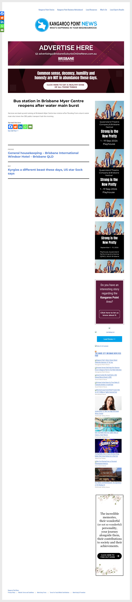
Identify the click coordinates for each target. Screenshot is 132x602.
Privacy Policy (11, 592)
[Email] (30, 126)
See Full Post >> (13, 130)
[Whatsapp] (25, 126)
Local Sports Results (117, 9)
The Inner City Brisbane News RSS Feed (108, 354)
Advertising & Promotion (79, 592)
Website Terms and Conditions (26, 592)
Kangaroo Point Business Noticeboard (70, 9)
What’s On (103, 9)
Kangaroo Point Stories (46, 9)
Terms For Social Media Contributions (59, 592)
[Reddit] (15, 126)
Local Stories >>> (109, 339)
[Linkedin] (20, 126)
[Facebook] (10, 126)
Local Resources (91, 9)
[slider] (111, 271)
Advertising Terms (41, 592)
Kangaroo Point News (13, 590)
